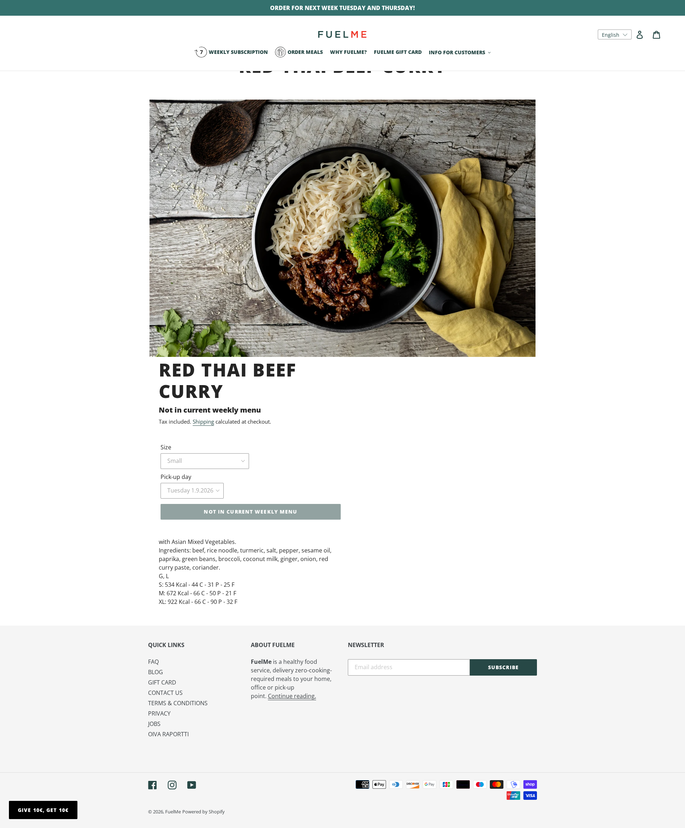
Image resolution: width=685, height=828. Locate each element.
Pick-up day (176, 477)
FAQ (153, 662)
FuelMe (173, 811)
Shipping (203, 421)
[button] (615, 34)
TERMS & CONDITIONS (178, 703)
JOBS (154, 724)
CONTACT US (165, 693)
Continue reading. (292, 696)
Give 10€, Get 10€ (43, 810)
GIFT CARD (162, 682)
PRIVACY (159, 713)
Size (166, 447)
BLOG (155, 672)
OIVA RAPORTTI (168, 734)
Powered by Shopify (203, 811)
